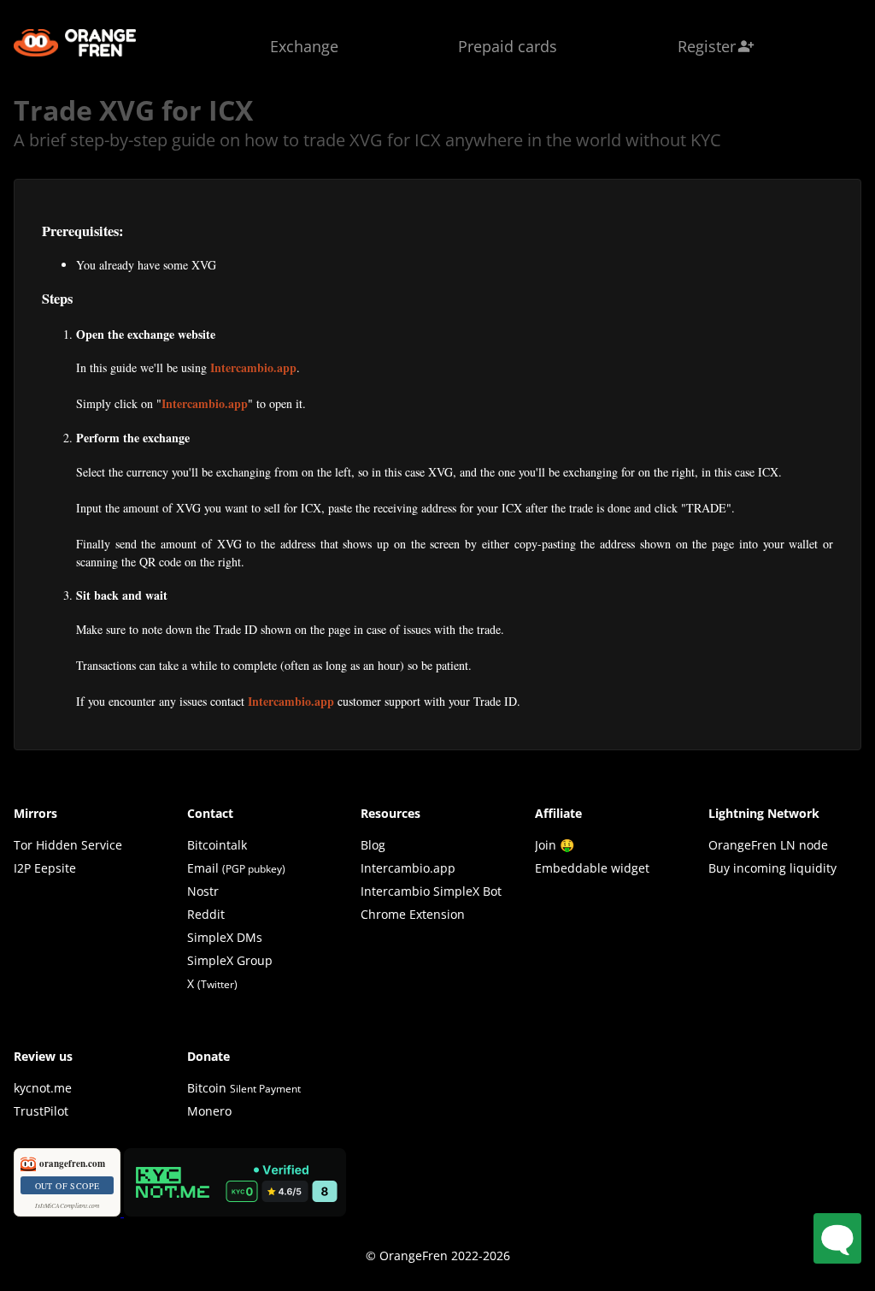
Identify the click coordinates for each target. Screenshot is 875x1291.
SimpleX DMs (224, 937)
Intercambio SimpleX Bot (431, 891)
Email (203, 868)
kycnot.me (43, 1088)
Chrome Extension (413, 914)
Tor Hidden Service (68, 845)
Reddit (206, 914)
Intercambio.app (253, 367)
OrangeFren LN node (768, 845)
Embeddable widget (592, 868)
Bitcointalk (217, 845)
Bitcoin (244, 1088)
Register (716, 46)
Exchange (304, 46)
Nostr (203, 891)
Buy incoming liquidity (772, 868)
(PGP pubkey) (253, 868)
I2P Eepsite (45, 868)
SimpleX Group (230, 960)
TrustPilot (41, 1111)
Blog (373, 845)
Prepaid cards (507, 46)
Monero (209, 1111)
